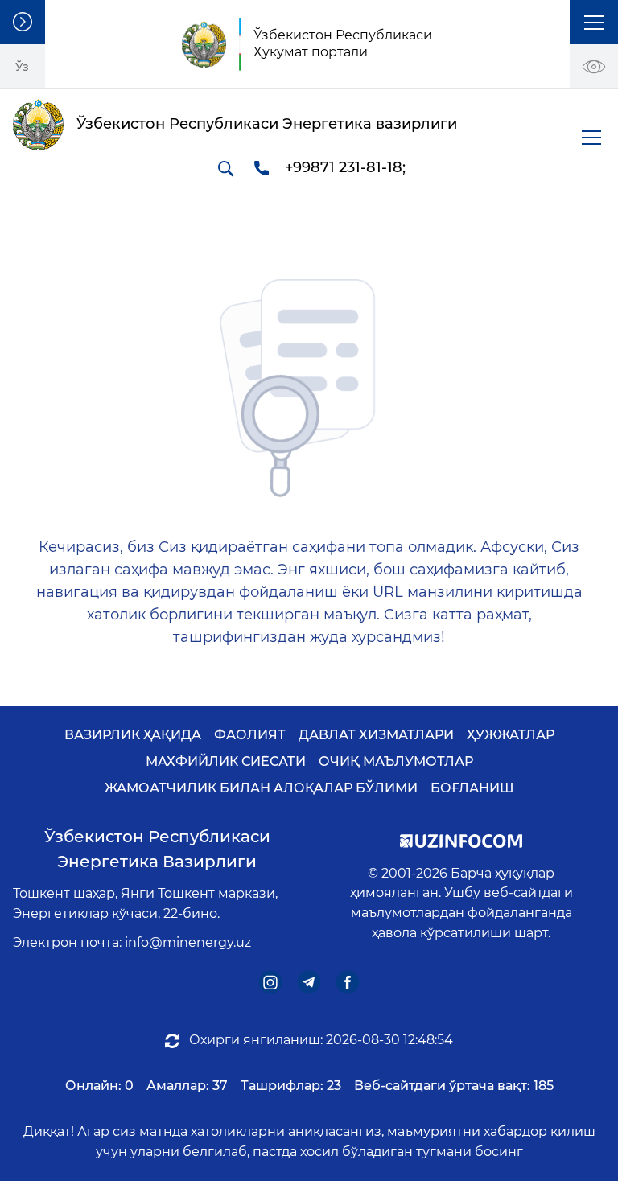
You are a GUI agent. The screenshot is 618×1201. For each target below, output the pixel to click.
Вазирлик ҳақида (132, 734)
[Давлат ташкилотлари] (22, 22)
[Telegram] (309, 982)
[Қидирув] (225, 168)
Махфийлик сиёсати (226, 761)
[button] (594, 22)
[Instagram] (270, 982)
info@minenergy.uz (188, 942)
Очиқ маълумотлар (396, 761)
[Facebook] (348, 982)
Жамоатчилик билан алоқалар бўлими (261, 788)
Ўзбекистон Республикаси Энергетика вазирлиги (157, 849)
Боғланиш (472, 788)
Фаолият (250, 734)
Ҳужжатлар (510, 734)
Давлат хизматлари (376, 734)
